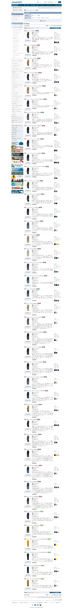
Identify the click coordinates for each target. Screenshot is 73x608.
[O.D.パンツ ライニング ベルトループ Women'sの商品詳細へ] (28, 106)
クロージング (48, 7)
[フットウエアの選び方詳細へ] (17, 158)
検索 (59, 2)
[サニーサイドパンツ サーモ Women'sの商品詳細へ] (28, 228)
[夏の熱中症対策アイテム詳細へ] (17, 165)
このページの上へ (58, 600)
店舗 (37, 5)
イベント (21, 5)
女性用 (43, 17)
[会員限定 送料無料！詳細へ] (17, 188)
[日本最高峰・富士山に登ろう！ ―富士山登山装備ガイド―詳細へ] (17, 169)
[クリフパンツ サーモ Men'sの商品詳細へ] (28, 242)
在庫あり (38, 15)
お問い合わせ (26, 602)
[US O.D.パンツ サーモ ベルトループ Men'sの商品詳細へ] (28, 324)
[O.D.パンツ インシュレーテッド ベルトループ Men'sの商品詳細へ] (28, 174)
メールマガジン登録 (32, 602)
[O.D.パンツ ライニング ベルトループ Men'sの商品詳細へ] (28, 93)
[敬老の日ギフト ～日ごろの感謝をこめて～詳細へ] (17, 162)
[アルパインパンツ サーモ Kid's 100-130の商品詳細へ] (28, 586)
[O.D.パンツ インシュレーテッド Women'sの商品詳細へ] (28, 160)
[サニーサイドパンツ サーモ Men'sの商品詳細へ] (28, 214)
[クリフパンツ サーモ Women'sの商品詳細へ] (28, 256)
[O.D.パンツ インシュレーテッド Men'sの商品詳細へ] (28, 146)
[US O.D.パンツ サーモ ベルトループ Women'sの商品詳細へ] (28, 339)
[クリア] (37, 28)
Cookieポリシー (46, 602)
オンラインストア (15, 5)
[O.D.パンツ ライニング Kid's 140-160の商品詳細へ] (28, 519)
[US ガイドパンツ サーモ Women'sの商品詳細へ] (28, 504)
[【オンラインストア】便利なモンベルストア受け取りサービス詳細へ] (17, 191)
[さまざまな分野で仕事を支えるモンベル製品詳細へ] (17, 180)
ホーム (39, 7)
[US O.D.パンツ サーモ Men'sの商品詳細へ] (42, 432)
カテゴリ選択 (45, 2)
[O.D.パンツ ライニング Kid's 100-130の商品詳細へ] (28, 532)
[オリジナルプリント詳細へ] (17, 184)
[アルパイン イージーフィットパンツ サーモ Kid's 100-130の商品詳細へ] (28, 559)
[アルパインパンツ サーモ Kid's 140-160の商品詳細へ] (28, 573)
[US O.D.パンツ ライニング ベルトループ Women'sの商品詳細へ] (28, 398)
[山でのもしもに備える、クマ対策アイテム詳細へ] (17, 154)
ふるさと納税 (33, 5)
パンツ (52, 7)
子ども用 (47, 17)
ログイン (40, 2)
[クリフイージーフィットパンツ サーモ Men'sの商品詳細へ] (28, 270)
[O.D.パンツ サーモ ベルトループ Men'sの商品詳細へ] (42, 122)
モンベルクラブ (42, 5)
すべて (34, 15)
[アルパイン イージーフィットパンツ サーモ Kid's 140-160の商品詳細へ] (28, 546)
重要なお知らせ (15, 602)
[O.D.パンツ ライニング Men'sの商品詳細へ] (28, 65)
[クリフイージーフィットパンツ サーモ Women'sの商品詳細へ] (28, 283)
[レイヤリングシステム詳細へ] (17, 177)
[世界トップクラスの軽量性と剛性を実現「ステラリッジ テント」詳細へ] (17, 147)
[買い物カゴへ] (17, 8)
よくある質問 (21, 602)
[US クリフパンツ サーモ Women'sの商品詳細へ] (28, 473)
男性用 (38, 17)
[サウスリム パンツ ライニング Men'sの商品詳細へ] (28, 188)
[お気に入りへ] (17, 10)
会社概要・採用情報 (58, 5)
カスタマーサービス (49, 5)
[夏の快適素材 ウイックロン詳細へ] (17, 143)
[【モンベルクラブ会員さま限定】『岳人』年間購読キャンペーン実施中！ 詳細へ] (17, 151)
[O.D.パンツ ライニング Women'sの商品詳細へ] (28, 80)
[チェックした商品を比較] (55, 28)
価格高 (60, 25)
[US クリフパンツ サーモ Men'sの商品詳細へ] (28, 456)
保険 (25, 5)
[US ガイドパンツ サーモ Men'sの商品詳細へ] (28, 489)
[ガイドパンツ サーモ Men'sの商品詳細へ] (28, 296)
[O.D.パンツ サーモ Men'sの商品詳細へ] (28, 38)
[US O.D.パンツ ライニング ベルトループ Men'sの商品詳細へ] (28, 384)
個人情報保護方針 (40, 602)
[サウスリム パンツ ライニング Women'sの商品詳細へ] (28, 201)
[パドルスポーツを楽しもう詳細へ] (17, 173)
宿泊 (28, 5)
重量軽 (55, 25)
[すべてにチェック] (31, 28)
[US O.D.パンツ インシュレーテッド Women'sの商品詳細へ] (28, 369)
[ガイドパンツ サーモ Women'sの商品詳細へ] (28, 310)
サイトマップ (52, 602)
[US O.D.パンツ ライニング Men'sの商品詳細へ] (28, 412)
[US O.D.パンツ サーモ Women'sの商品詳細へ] (28, 441)
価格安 (57, 25)
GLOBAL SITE (58, 602)
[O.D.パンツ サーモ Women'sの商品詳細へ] (28, 52)
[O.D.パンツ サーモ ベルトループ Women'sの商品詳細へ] (28, 133)
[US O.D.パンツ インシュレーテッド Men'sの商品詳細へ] (28, 354)
